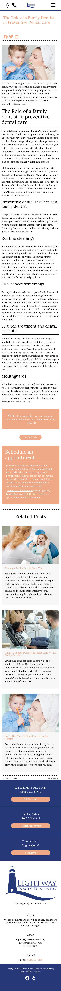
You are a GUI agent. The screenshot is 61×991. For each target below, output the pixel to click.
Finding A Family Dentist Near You (24, 568)
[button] (7, 5)
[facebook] (27, 979)
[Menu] (53, 5)
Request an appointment (20, 490)
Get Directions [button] (30, 799)
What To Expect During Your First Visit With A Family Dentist (30, 654)
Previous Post (11, 778)
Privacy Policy (26, 972)
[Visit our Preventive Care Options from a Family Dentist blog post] (30, 713)
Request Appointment (30, 826)
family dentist (22, 90)
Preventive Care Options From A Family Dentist (26, 737)
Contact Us (30, 853)
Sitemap (37, 972)
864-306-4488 (34, 494)
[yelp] (34, 979)
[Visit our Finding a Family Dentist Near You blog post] (30, 545)
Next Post (52, 778)
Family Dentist (30, 437)
